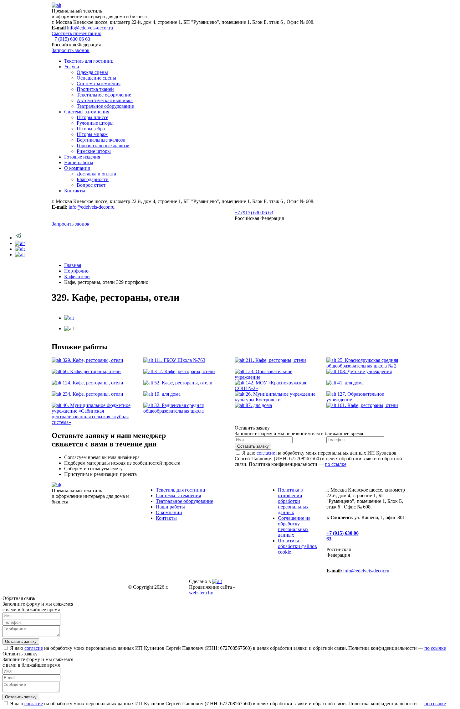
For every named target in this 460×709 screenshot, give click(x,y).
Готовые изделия (82, 156)
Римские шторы (94, 151)
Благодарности (93, 179)
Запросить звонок (70, 50)
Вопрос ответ (91, 185)
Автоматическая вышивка (105, 100)
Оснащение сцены (96, 78)
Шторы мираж (92, 134)
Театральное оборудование (105, 106)
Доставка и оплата (96, 173)
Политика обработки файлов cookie (297, 546)
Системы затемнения (86, 111)
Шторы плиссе (92, 117)
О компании (77, 168)
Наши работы (78, 162)
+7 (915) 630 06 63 (71, 39)
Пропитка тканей (95, 89)
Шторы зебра (91, 128)
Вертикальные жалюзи (101, 140)
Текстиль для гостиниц (89, 61)
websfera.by (201, 592)
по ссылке (335, 464)
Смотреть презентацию (76, 33)
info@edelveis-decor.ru (90, 27)
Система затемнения (98, 83)
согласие (266, 453)
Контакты (74, 190)
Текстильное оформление (104, 94)
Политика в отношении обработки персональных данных (293, 501)
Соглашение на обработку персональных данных (294, 526)
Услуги (71, 66)
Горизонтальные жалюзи (103, 145)
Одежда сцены (92, 72)
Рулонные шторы (95, 123)
